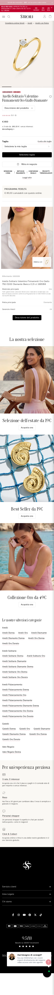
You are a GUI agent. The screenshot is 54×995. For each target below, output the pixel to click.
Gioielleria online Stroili (14, 23)
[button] (27, 174)
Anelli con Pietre (42, 23)
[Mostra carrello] (50, 16)
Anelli (30, 23)
